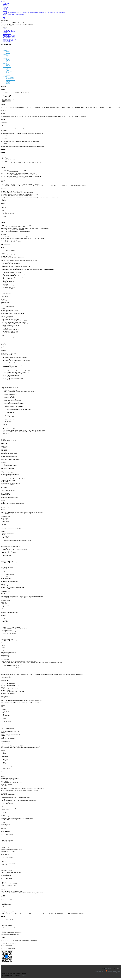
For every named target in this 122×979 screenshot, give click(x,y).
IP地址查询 (5, 4)
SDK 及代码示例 (7, 67)
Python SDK (9, 70)
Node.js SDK (9, 71)
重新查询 (9, 101)
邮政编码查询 (19, 12)
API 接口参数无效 (10, 78)
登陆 (4, 18)
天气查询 (5, 9)
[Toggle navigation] (4, 1)
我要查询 (8, 51)
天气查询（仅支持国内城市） (9, 12)
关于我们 (5, 13)
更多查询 (5, 11)
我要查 (2, 1)
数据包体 (8, 59)
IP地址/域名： (5, 99)
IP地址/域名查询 (9, 29)
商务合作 (14, 14)
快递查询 (5, 8)
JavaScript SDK (9, 74)
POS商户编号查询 (45, 12)
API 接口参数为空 (10, 77)
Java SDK (8, 69)
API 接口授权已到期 (10, 80)
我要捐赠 (18, 14)
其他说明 (8, 62)
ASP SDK (8, 75)
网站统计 (24, 975)
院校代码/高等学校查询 (36, 12)
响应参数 (5, 63)
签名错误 (8, 81)
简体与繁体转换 (53, 12)
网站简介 (5, 14)
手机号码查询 (6, 5)
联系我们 (22, 14)
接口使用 (5, 50)
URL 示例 (8, 56)
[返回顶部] (118, 970)
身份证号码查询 (9, 31)
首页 (6, 3)
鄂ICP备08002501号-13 (99, 971)
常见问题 (5, 76)
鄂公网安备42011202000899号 (114, 971)
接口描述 (5, 54)
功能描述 (8, 55)
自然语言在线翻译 (61, 12)
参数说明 (8, 60)
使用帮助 (10, 14)
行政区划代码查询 (27, 12)
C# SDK (8, 72)
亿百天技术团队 (108, 968)
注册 (4, 17)
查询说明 (8, 53)
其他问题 (8, 83)
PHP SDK (8, 68)
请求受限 (8, 82)
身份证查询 (5, 7)
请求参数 (5, 58)
